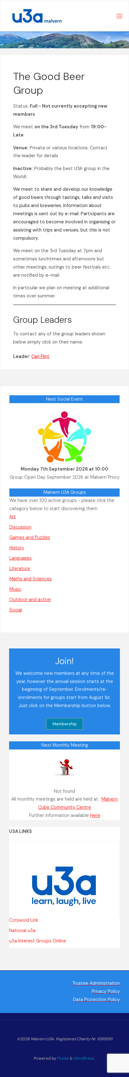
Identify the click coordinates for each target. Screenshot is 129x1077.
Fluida (62, 1058)
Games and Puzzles (29, 537)
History (16, 548)
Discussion (20, 527)
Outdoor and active (30, 599)
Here (95, 815)
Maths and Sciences (30, 579)
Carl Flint (40, 356)
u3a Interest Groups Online (37, 941)
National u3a (22, 930)
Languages (20, 558)
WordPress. (84, 1058)
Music (15, 589)
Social (15, 610)
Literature (19, 568)
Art (12, 517)
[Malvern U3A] (33, 16)
